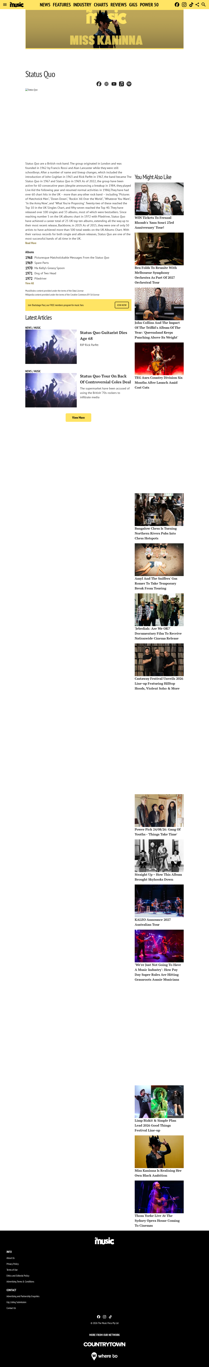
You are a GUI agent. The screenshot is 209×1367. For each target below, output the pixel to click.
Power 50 (149, 4)
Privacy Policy (13, 1263)
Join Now (122, 305)
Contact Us (11, 1308)
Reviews (119, 4)
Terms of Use (12, 1269)
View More (78, 417)
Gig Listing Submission (16, 1302)
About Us (11, 1258)
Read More (30, 243)
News (45, 4)
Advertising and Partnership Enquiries (23, 1296)
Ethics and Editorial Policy (18, 1275)
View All (29, 283)
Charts (101, 4)
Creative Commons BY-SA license (84, 294)
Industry (82, 4)
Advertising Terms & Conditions (20, 1281)
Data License (78, 290)
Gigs (133, 4)
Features (62, 4)
